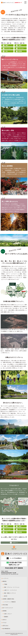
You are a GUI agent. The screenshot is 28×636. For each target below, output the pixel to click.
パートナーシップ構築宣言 (10, 601)
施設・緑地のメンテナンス (10, 593)
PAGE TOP (14, 548)
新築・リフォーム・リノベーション (11, 587)
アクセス (4, 622)
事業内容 (4, 581)
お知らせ (4, 619)
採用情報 (4, 610)
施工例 (5, 596)
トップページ (5, 578)
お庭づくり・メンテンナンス (10, 590)
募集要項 (6, 616)
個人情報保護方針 (6, 628)
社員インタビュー (8, 613)
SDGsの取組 (5, 604)
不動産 (5, 584)
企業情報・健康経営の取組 (8, 598)
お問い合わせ (5, 625)
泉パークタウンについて (8, 607)
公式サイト (15, 542)
